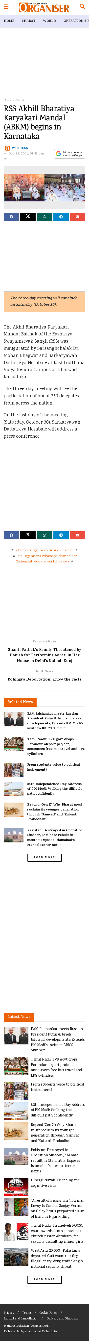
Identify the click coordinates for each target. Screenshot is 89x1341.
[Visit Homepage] (44, 7)
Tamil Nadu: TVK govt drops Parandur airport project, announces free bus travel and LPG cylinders (56, 747)
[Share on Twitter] (28, 217)
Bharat (29, 21)
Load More (44, 858)
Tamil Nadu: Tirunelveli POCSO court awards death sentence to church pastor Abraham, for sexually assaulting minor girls (57, 1234)
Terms (26, 1313)
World (49, 21)
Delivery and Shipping (62, 1318)
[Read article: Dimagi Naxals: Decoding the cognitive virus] (16, 1187)
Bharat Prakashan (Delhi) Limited (27, 1326)
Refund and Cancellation (21, 1318)
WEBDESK (20, 148)
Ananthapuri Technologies (41, 1332)
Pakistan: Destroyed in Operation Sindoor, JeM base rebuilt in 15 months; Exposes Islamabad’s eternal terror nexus (55, 838)
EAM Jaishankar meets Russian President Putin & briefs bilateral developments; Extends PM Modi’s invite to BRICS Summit (55, 721)
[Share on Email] (77, 217)
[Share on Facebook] (11, 217)
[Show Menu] (6, 7)
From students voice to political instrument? (53, 767)
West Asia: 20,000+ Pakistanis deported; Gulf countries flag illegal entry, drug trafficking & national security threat (57, 1259)
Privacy (9, 1313)
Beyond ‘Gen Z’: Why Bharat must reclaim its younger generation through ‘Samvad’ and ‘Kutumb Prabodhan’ (54, 812)
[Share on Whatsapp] (44, 217)
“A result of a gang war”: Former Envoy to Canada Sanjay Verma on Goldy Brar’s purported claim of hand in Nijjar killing (57, 1209)
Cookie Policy (48, 1313)
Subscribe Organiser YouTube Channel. (44, 550)
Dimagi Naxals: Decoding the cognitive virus (55, 1183)
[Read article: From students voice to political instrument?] (13, 770)
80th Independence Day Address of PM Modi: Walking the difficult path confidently (54, 789)
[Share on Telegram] (61, 217)
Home (9, 21)
